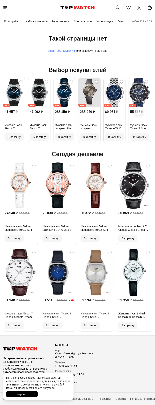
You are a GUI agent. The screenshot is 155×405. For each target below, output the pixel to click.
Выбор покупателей (78, 69)
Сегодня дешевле (77, 154)
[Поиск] (118, 7)
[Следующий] (138, 110)
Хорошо (22, 394)
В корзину (14, 136)
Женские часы (83, 21)
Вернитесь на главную (62, 50)
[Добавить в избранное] (21, 82)
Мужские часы (61, 21)
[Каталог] (5, 7)
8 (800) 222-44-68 (66, 365)
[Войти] (139, 7)
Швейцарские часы (36, 21)
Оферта (120, 398)
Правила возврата (82, 398)
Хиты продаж (104, 21)
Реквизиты (104, 398)
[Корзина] (149, 7)
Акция (121, 21)
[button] (128, 7)
